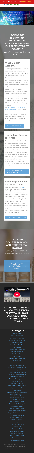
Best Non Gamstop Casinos (17, 349)
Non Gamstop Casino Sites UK (17, 385)
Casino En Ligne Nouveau (17, 408)
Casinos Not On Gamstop (17, 336)
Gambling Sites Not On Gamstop (17, 372)
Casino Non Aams (17, 333)
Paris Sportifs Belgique (17, 395)
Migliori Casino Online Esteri (17, 431)
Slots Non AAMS (17, 429)
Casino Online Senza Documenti (17, 410)
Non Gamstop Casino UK (17, 365)
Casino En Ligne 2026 (17, 420)
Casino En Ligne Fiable (17, 370)
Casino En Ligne (17, 381)
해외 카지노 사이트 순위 (17, 417)
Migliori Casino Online (17, 388)
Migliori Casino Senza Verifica (17, 413)
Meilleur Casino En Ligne (17, 354)
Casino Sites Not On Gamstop (17, 367)
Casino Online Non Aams (17, 345)
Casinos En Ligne (17, 399)
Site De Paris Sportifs (17, 406)
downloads (22, 187)
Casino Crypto (17, 426)
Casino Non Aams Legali (17, 415)
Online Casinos (17, 347)
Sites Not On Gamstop (17, 351)
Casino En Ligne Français (17, 424)
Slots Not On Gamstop (17, 383)
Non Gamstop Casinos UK (17, 376)
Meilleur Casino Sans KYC (17, 435)
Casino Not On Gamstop (17, 338)
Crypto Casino (17, 390)
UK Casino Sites (17, 361)
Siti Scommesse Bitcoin (17, 397)
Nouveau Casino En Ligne (17, 440)
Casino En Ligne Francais (17, 422)
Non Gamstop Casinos (17, 342)
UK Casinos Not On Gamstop (17, 340)
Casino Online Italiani (17, 363)
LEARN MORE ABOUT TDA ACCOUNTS (11, 23)
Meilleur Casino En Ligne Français (17, 392)
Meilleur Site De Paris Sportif (17, 404)
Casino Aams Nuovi (17, 433)
